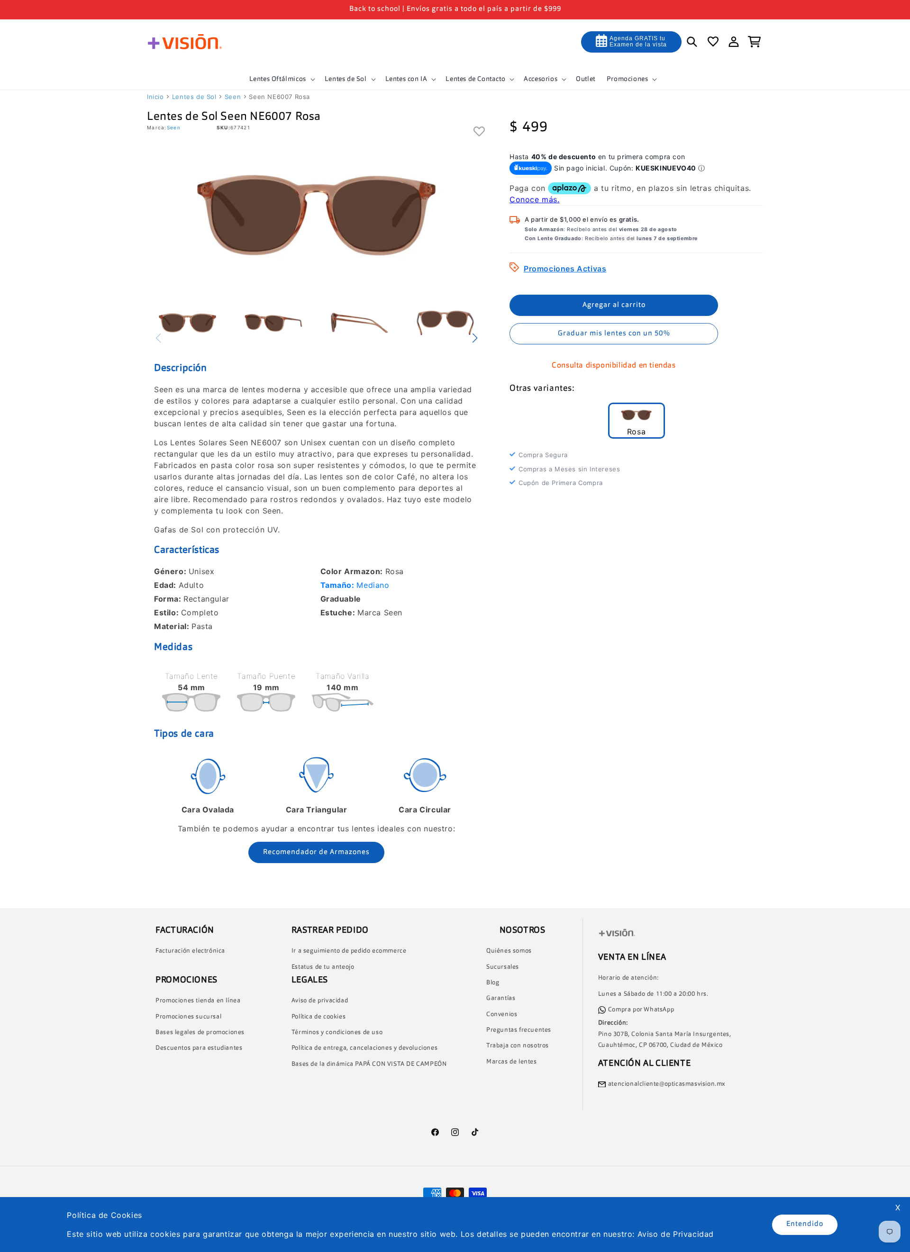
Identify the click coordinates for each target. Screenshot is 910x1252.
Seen (233, 96)
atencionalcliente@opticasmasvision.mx (667, 1084)
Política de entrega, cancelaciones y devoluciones (364, 1048)
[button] (281, 79)
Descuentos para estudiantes (198, 1048)
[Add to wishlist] (479, 132)
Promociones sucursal (188, 1017)
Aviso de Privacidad (675, 1234)
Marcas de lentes (511, 1062)
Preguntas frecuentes (518, 1030)
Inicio (155, 96)
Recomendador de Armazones (316, 852)
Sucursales (502, 967)
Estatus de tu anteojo (323, 967)
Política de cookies (318, 1017)
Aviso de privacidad (319, 1001)
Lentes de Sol (194, 96)
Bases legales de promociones (200, 1032)
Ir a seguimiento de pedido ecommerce (349, 951)
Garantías (500, 999)
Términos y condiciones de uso (336, 1032)
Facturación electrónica (190, 951)
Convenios (501, 1014)
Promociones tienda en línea (197, 1001)
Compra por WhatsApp (641, 1010)
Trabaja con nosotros (517, 1046)
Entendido (804, 1224)
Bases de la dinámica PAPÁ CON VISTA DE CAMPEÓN (369, 1064)
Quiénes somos (509, 951)
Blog (492, 983)
